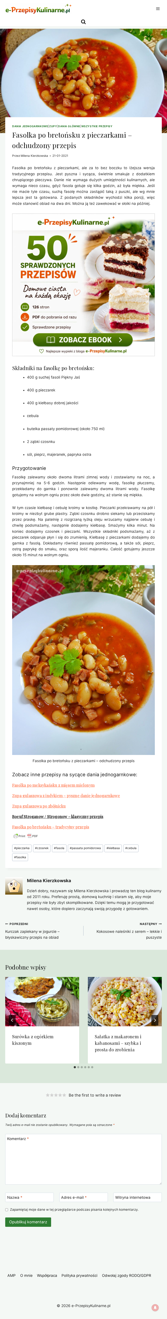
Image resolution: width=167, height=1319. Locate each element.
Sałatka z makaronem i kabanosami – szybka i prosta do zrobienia (118, 1042)
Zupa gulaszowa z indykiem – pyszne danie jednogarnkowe (66, 795)
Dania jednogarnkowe (30, 126)
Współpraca (47, 1275)
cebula (131, 848)
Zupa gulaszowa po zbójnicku (39, 806)
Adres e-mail (74, 1197)
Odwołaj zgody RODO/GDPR (126, 1275)
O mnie (26, 1275)
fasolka (20, 857)
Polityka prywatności (79, 1275)
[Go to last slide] (12, 1020)
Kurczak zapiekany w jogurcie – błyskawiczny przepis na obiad (32, 931)
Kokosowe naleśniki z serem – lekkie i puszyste (129, 931)
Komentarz (18, 1139)
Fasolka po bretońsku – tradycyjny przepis (50, 827)
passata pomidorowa (85, 848)
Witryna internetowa (132, 1197)
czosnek (41, 848)
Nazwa (14, 1197)
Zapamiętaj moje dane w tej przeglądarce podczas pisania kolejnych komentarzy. (74, 1209)
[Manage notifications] (155, 1307)
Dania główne (69, 126)
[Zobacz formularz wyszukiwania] (83, 21)
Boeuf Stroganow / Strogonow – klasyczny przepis (57, 816)
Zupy (53, 126)
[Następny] (154, 1020)
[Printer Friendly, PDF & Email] (25, 836)
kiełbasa (113, 848)
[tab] (75, 1067)
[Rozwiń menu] (158, 8)
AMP (11, 1275)
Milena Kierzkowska (34, 155)
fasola (59, 848)
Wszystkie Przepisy (97, 126)
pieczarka (22, 848)
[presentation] (42, 1001)
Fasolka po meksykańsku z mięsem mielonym (53, 785)
